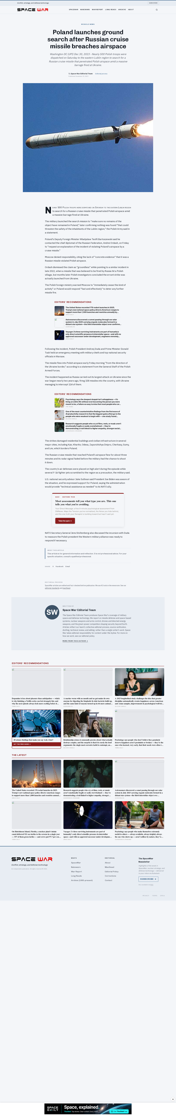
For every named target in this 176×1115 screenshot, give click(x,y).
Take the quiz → (65, 521)
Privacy (146, 895)
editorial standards (52, 588)
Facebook (59, 566)
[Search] (157, 10)
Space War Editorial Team (82, 73)
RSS (151, 885)
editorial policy (88, 636)
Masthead (109, 867)
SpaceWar (73, 9)
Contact (108, 880)
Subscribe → (148, 879)
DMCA (162, 895)
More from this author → (75, 641)
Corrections (110, 876)
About (131, 9)
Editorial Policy (111, 871)
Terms (154, 895)
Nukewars (85, 9)
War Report (97, 9)
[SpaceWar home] (32, 9)
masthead (66, 588)
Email (67, 566)
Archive (122, 9)
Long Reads (110, 9)
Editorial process (101, 74)
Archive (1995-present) (82, 880)
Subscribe (153, 3)
